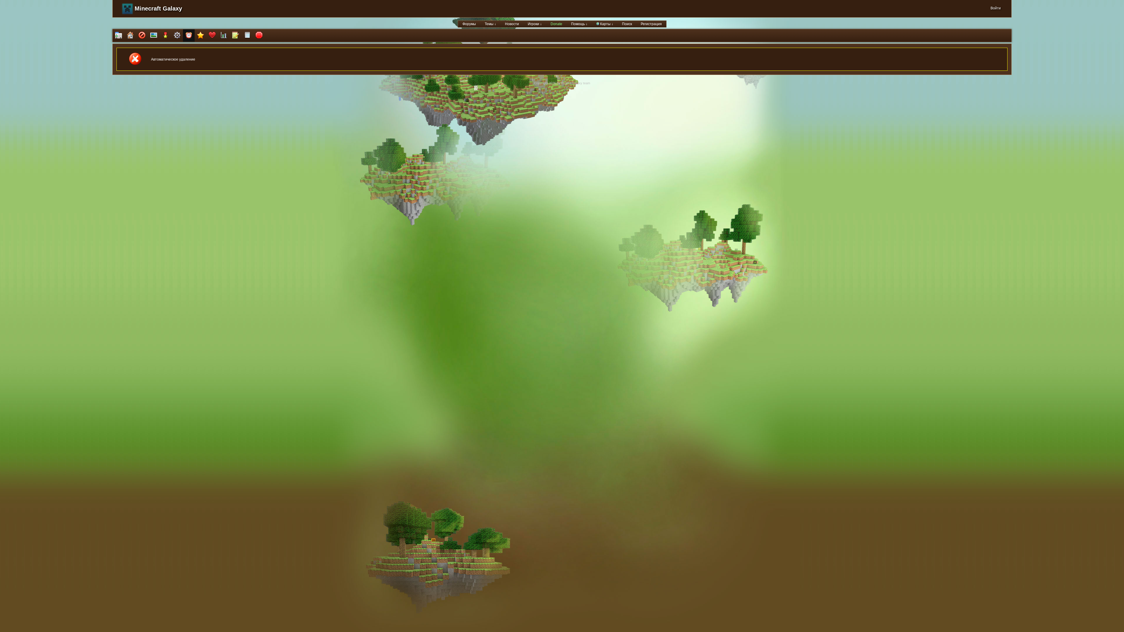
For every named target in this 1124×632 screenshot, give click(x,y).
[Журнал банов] (142, 35)
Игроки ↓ (535, 24)
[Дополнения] (177, 35)
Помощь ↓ (579, 24)
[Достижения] (165, 35)
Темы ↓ (490, 24)
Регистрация (651, 24)
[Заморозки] (189, 35)
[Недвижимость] (130, 35)
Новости (512, 24)
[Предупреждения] (259, 35)
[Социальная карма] (224, 35)
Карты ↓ (606, 24)
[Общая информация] (118, 35)
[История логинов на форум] (247, 35)
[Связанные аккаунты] (212, 35)
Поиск (627, 24)
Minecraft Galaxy (158, 8)
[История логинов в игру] (235, 35)
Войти (996, 8)
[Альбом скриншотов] (154, 35)
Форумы (469, 24)
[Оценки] (200, 35)
